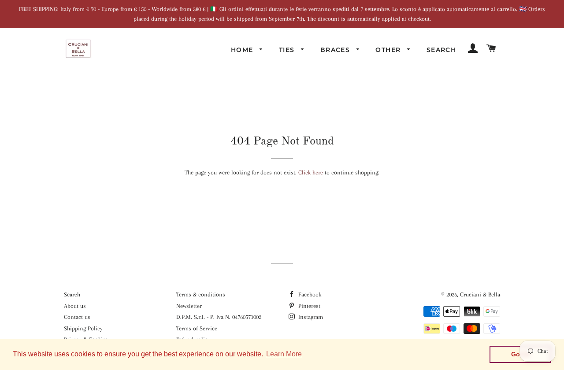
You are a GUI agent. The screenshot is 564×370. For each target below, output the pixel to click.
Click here (310, 172)
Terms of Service (196, 328)
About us (75, 306)
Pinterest (308, 306)
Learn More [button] (284, 354)
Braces (336, 50)
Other (389, 50)
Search (441, 50)
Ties (288, 50)
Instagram (310, 317)
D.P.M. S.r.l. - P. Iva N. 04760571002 (218, 317)
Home (243, 50)
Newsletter (189, 306)
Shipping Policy (83, 328)
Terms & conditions (200, 294)
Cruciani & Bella (480, 294)
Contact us (77, 317)
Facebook (309, 294)
